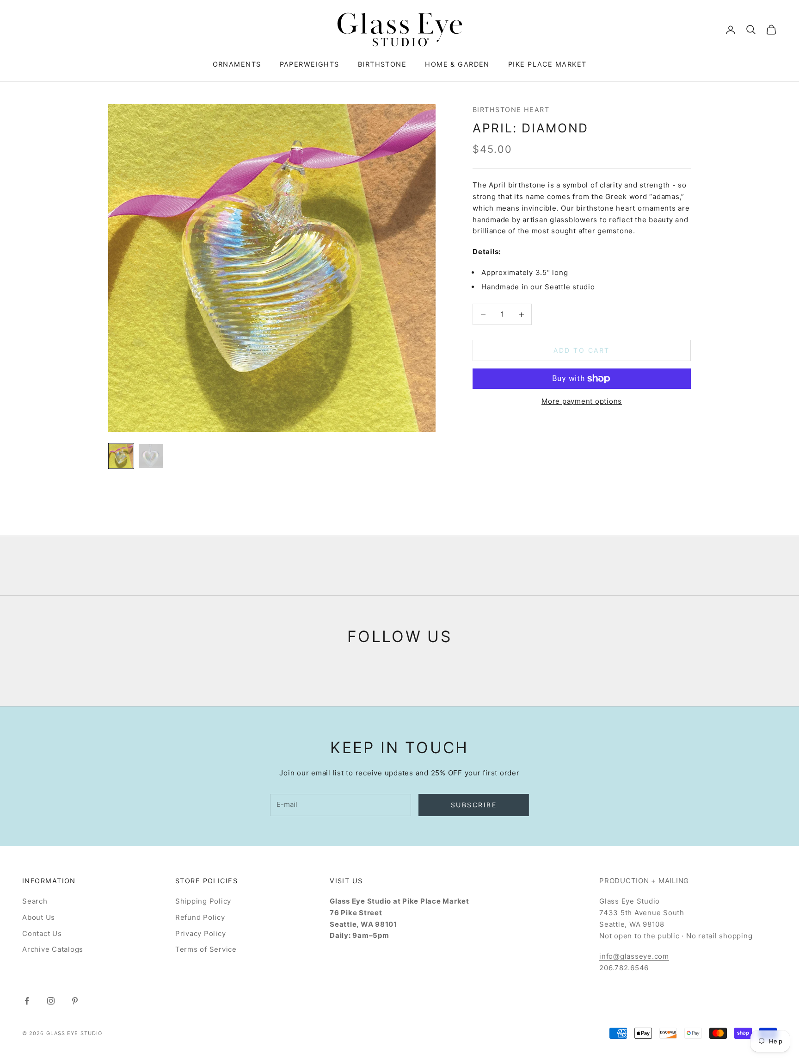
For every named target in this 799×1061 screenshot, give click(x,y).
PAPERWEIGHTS (309, 64)
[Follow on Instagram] (50, 1000)
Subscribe (474, 805)
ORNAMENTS (237, 64)
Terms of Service (206, 949)
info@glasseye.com (634, 956)
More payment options (581, 401)
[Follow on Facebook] (26, 1000)
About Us (38, 917)
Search (35, 901)
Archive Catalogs (52, 949)
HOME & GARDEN (457, 64)
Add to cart (581, 351)
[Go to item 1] (121, 456)
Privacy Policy (200, 933)
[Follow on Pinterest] (75, 1000)
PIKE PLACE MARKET (547, 64)
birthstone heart (511, 109)
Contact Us (42, 933)
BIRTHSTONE (382, 64)
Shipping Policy (203, 901)
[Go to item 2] (151, 456)
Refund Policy (200, 917)
